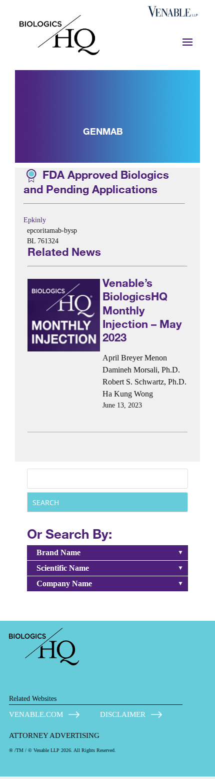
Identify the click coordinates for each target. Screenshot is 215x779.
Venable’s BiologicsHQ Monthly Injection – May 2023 (142, 310)
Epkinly (35, 220)
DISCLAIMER (123, 714)
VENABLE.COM (36, 714)
